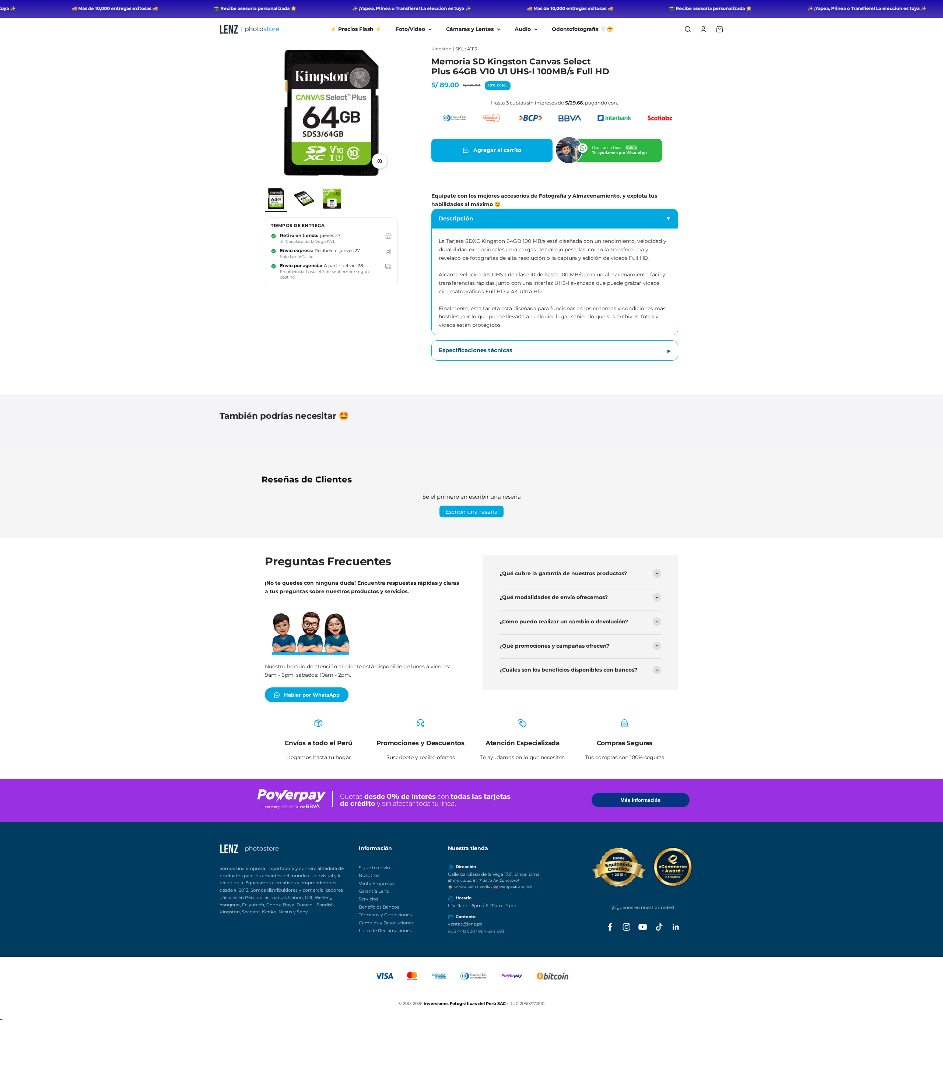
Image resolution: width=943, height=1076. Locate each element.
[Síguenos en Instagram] (626, 927)
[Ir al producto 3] (332, 200)
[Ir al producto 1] (276, 200)
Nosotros (369, 875)
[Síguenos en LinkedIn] (676, 927)
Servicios (368, 899)
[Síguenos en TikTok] (659, 927)
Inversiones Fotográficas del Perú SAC (465, 1003)
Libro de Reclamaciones (385, 930)
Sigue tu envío (374, 867)
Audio (523, 29)
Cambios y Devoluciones (386, 922)
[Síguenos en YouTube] (643, 927)
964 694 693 (491, 931)
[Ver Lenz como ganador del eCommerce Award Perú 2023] (642, 867)
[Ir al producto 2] (304, 200)
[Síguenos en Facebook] (610, 927)
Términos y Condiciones (385, 914)
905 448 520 (461, 931)
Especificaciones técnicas (475, 350)
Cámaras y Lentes (470, 29)
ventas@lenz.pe (465, 924)
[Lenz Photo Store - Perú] (285, 849)
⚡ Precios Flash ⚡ (356, 29)
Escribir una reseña (471, 511)
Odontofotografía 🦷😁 (582, 29)
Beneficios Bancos (379, 907)
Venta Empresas (377, 883)
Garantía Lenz (374, 891)
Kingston (441, 49)
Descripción (456, 218)
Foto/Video (410, 29)
